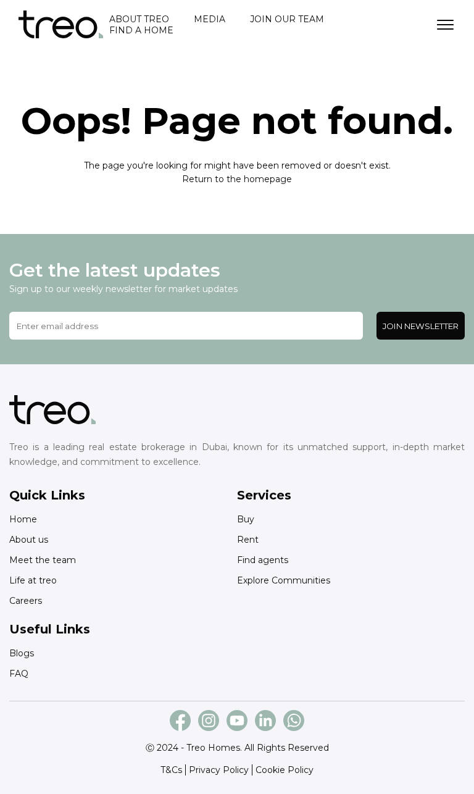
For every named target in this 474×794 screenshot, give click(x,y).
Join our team (287, 19)
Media (209, 19)
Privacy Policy (219, 769)
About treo (139, 19)
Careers (25, 600)
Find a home (141, 30)
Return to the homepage (237, 179)
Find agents (262, 560)
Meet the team (42, 560)
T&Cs (171, 769)
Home (23, 519)
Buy (245, 519)
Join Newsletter (421, 326)
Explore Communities (283, 580)
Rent (248, 539)
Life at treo (33, 580)
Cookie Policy (285, 769)
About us (28, 539)
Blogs (21, 653)
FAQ (18, 673)
